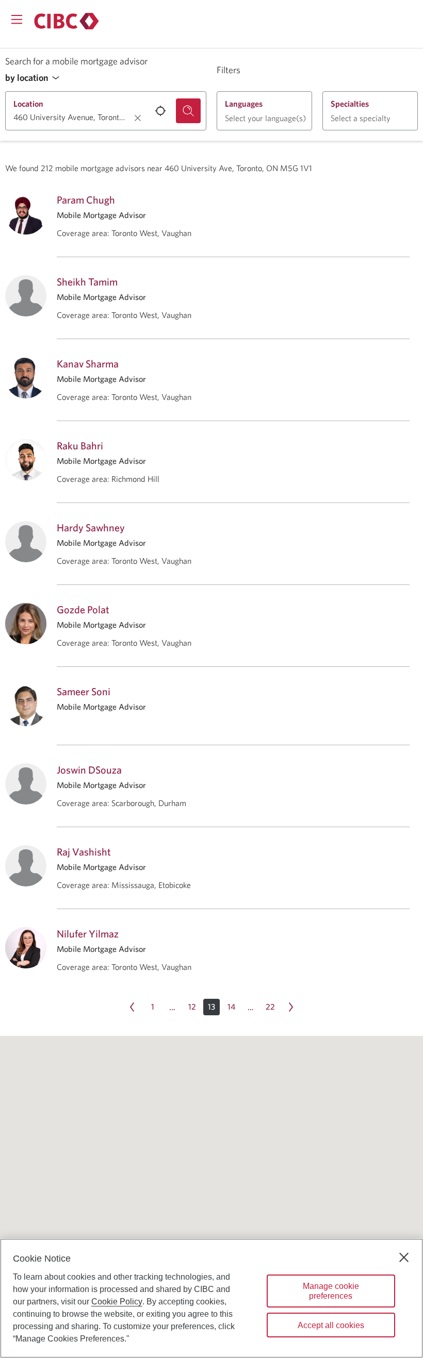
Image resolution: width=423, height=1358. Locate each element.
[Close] (404, 1257)
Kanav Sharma (88, 363)
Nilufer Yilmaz (88, 933)
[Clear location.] (138, 118)
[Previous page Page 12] (132, 1007)
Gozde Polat (83, 609)
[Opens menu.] (16, 19)
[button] (35, 78)
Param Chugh (86, 199)
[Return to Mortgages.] (67, 21)
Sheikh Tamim (87, 281)
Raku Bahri (80, 445)
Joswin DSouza (89, 769)
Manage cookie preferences (331, 1291)
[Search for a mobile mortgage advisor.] (188, 110)
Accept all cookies (331, 1325)
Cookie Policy (116, 1301)
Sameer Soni (83, 691)
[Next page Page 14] (291, 1007)
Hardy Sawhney (91, 527)
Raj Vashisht (84, 851)
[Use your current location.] (160, 110)
